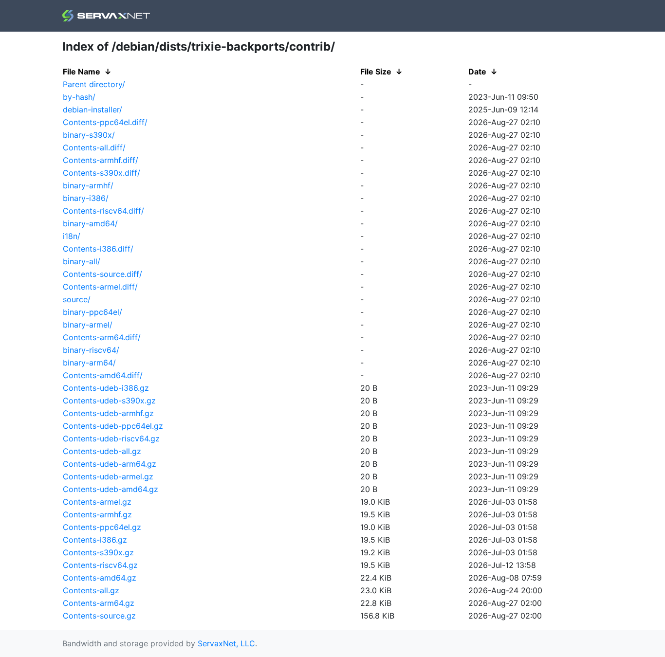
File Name (81, 71)
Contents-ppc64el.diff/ (105, 122)
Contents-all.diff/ (94, 147)
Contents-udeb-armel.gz (108, 476)
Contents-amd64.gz (99, 578)
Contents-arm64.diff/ (102, 337)
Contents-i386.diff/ (98, 249)
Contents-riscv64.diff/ (103, 211)
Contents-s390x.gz (98, 552)
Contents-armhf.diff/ (100, 160)
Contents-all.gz (91, 590)
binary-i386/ (86, 198)
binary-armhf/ (88, 185)
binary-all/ (81, 261)
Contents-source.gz (99, 615)
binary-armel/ (87, 324)
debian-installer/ (92, 109)
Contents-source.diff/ (102, 274)
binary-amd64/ (90, 223)
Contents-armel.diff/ (100, 287)
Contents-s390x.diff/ (101, 173)
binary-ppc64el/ (92, 312)
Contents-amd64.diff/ (103, 375)
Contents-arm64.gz (98, 603)
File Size (375, 71)
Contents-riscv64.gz (100, 565)
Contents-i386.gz (95, 540)
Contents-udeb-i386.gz (106, 388)
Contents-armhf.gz (97, 514)
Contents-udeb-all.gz (102, 451)
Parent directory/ (94, 84)
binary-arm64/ (89, 362)
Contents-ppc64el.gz (102, 527)
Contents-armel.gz (97, 502)
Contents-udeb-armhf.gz (108, 413)
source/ (77, 299)
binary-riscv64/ (91, 350)
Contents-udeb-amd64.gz (110, 489)
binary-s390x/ (89, 135)
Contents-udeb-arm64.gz (109, 464)
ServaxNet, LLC (226, 643)
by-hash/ (79, 97)
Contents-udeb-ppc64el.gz (113, 426)
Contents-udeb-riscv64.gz (111, 438)
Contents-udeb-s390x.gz (109, 400)
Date (477, 71)
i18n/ (71, 236)
